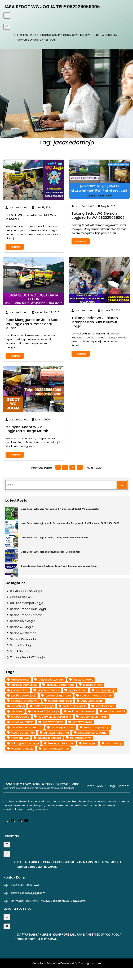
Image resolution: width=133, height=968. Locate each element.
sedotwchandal (114, 711)
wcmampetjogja (22, 749)
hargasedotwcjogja (24, 685)
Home (90, 786)
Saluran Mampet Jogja (26, 603)
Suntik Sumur (19, 651)
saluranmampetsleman (96, 696)
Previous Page (41, 468)
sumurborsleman (23, 733)
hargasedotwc (83, 680)
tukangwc (90, 743)
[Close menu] (6, 27)
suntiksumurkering (56, 733)
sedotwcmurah (53, 722)
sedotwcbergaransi (81, 711)
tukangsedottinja (49, 738)
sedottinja (18, 706)
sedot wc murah (22, 722)
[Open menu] (6, 15)
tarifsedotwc (20, 738)
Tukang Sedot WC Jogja (27, 657)
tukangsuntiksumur (61, 743)
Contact (123, 786)
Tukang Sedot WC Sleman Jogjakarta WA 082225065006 (98, 216)
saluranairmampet (58, 696)
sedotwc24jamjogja (45, 711)
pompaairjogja (106, 690)
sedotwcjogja (20, 717)
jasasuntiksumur (48, 690)
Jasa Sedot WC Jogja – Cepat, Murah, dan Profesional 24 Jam (54, 537)
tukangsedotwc (80, 738)
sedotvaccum (105, 706)
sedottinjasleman (74, 706)
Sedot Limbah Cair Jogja (28, 609)
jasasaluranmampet (60, 685)
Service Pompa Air (23, 639)
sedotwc (17, 711)
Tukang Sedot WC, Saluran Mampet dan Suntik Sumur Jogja (95, 322)
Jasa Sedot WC (21, 597)
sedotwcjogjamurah (94, 717)
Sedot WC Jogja (22, 627)
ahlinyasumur (20, 680)
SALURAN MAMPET (79, 35)
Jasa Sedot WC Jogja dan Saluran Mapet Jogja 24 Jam (50, 551)
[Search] (122, 485)
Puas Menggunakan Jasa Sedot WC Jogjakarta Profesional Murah (33, 324)
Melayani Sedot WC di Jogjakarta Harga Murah (27, 429)
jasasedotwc (19, 690)
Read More (14, 246)
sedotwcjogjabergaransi (54, 717)
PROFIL (62, 35)
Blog (111, 786)
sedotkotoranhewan (25, 701)
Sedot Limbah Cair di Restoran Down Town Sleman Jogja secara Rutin (59, 566)
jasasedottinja (92, 685)
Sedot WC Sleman (23, 633)
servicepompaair (63, 727)
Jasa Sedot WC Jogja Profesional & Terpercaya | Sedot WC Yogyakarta (60, 509)
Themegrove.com (89, 963)
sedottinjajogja (44, 706)
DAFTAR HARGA (27, 35)
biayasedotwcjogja (51, 680)
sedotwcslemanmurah (26, 727)
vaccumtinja (114, 743)
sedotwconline (82, 722)
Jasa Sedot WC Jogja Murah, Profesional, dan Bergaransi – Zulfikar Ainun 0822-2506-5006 (70, 523)
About (101, 786)
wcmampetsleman (56, 749)
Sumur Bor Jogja (22, 645)
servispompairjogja (97, 727)
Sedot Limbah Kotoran (26, 615)
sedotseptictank (92, 701)
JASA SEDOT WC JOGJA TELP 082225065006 (51, 6)
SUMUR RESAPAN (44, 39)
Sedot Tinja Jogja (23, 621)
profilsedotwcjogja (23, 696)
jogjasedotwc (78, 690)
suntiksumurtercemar (93, 733)
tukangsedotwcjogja (25, 743)
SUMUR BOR (25, 39)
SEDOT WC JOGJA (104, 35)
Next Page (94, 468)
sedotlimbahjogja (60, 701)
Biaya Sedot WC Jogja (26, 591)
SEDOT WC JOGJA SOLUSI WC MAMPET (31, 217)
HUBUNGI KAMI (48, 35)
